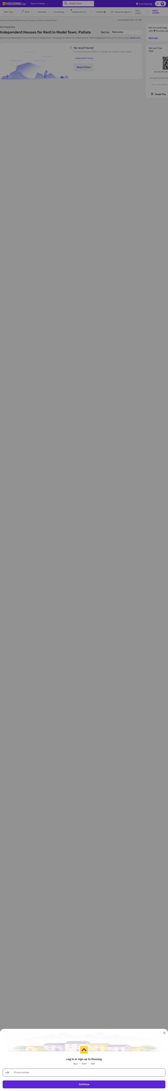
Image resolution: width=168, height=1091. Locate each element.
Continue (84, 1084)
